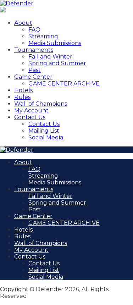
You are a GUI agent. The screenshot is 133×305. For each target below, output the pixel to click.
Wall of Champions (40, 103)
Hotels (23, 90)
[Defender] (16, 3)
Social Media (45, 137)
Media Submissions (54, 43)
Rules (22, 97)
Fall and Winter (50, 56)
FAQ (34, 29)
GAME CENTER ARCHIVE (64, 83)
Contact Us (29, 117)
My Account (31, 110)
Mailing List (43, 130)
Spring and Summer (57, 63)
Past (34, 70)
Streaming (43, 36)
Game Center (33, 76)
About (23, 23)
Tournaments (33, 49)
